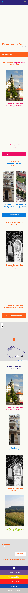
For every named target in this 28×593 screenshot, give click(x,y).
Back (24, 46)
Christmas (14, 586)
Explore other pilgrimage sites (14, 154)
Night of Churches (14, 581)
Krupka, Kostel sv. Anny (13, 44)
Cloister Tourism (14, 572)
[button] (14, 340)
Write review (20, 553)
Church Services (14, 591)
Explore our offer (14, 214)
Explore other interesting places (14, 315)
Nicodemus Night (14, 577)
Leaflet (20, 360)
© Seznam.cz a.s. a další (24, 360)
